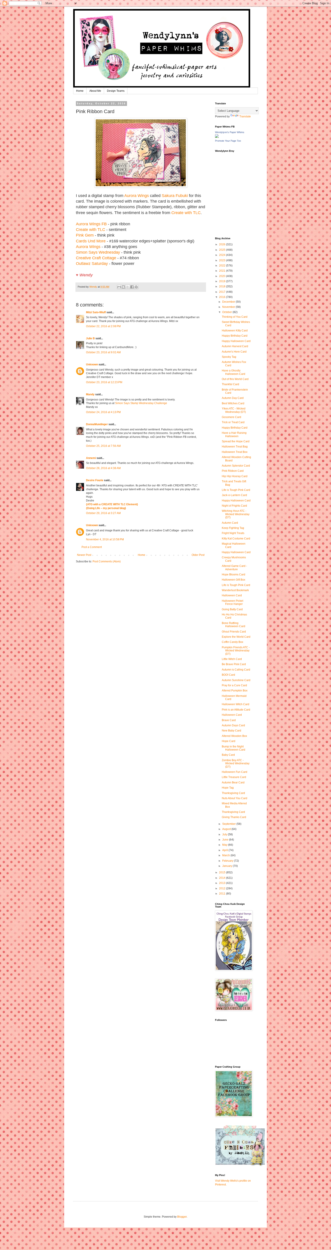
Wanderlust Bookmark (235, 590)
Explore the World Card (236, 636)
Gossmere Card (231, 417)
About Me (95, 90)
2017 (222, 291)
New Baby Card (231, 730)
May (225, 844)
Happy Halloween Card (236, 341)
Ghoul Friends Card (234, 631)
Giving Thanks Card (234, 817)
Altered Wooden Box (234, 736)
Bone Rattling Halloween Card (233, 625)
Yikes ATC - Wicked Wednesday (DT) (234, 410)
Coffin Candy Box (232, 642)
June (225, 839)
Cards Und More (91, 241)
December (229, 301)
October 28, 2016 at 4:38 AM (103, 468)
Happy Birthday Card (234, 335)
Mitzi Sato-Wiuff (96, 312)
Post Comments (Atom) (107, 561)
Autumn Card (230, 522)
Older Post (198, 555)
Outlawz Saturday (92, 263)
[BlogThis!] (123, 287)
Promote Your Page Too (228, 140)
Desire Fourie (94, 480)
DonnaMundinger (97, 424)
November (229, 307)
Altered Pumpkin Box (234, 690)
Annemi (91, 458)
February (228, 860)
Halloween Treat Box (234, 452)
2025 (222, 249)
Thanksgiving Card (233, 793)
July (225, 834)
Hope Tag (228, 787)
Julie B (90, 338)
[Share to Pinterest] (136, 287)
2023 (222, 260)
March (226, 855)
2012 (222, 888)
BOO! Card (228, 674)
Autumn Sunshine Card (236, 680)
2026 (222, 244)
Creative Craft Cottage (96, 258)
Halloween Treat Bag (235, 446)
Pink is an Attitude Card (236, 709)
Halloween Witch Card (235, 704)
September (229, 823)
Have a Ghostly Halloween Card (233, 372)
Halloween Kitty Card (235, 330)
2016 (222, 297)
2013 (222, 883)
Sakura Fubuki (175, 195)
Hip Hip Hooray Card (234, 476)
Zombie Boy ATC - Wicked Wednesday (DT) (235, 763)
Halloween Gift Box (233, 579)
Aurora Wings (136, 195)
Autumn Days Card (233, 725)
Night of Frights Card (234, 505)
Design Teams (116, 90)
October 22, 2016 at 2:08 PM (103, 326)
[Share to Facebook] (132, 287)
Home (80, 90)
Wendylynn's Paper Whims (229, 132)
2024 (222, 255)
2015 (222, 872)
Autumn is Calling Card (236, 669)
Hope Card (228, 741)
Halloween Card (232, 595)
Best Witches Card (233, 403)
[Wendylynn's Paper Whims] (217, 137)
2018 (222, 286)
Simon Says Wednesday (98, 252)
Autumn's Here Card (234, 351)
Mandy (90, 394)
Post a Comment (92, 547)
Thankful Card (230, 384)
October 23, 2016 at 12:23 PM (104, 382)
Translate (245, 116)
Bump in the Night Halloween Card (233, 748)
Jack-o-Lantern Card (234, 495)
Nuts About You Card (234, 798)
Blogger (182, 1216)
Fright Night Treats (233, 533)
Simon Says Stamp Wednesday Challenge (141, 403)
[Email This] (119, 287)
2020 (222, 276)
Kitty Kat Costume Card (236, 538)
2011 (222, 893)
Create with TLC (186, 212)
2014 (222, 877)
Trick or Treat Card (233, 422)
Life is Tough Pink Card (236, 490)
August (226, 829)
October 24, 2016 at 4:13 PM (103, 412)
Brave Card (229, 720)
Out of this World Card (235, 379)
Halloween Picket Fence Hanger (232, 602)
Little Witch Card (232, 659)
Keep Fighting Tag (233, 528)
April (225, 850)
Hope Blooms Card (233, 574)
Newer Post (84, 555)
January (227, 866)
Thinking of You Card (234, 316)
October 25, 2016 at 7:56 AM (103, 445)
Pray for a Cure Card (234, 685)
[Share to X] (127, 287)
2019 (222, 281)
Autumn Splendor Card (236, 465)
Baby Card (228, 754)
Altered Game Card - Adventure (234, 567)
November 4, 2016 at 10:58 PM (105, 539)
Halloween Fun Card (234, 772)
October (227, 312)
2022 (222, 265)
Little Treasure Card (234, 777)
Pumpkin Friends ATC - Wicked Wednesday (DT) (236, 650)
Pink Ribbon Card (233, 470)
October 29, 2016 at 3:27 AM (103, 513)
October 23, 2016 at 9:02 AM (103, 352)
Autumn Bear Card (233, 782)
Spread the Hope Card (235, 441)
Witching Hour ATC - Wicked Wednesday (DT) (235, 514)
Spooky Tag (229, 356)
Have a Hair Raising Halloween (234, 434)
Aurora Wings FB (91, 224)
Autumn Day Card (233, 398)
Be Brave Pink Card (234, 664)
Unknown (92, 364)
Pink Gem (85, 235)
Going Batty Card (232, 609)
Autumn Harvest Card (235, 346)
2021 (222, 270)
